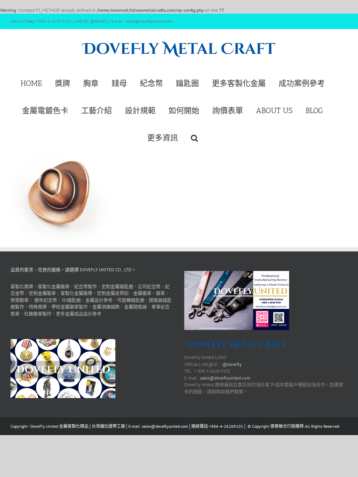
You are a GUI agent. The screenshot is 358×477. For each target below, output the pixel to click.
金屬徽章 (142, 293)
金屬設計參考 (99, 300)
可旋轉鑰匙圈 (130, 300)
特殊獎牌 (38, 307)
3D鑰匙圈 (71, 300)
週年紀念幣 (45, 300)
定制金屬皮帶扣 (113, 293)
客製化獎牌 (21, 286)
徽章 (160, 293)
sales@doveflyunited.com (225, 378)
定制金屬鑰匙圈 (117, 286)
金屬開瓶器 (135, 307)
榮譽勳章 (19, 300)
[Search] (194, 137)
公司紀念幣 (149, 286)
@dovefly (232, 364)
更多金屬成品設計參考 (78, 314)
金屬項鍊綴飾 (106, 307)
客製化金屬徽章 (54, 286)
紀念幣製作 (85, 286)
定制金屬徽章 (42, 293)
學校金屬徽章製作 (69, 307)
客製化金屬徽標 (76, 293)
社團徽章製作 (37, 314)
